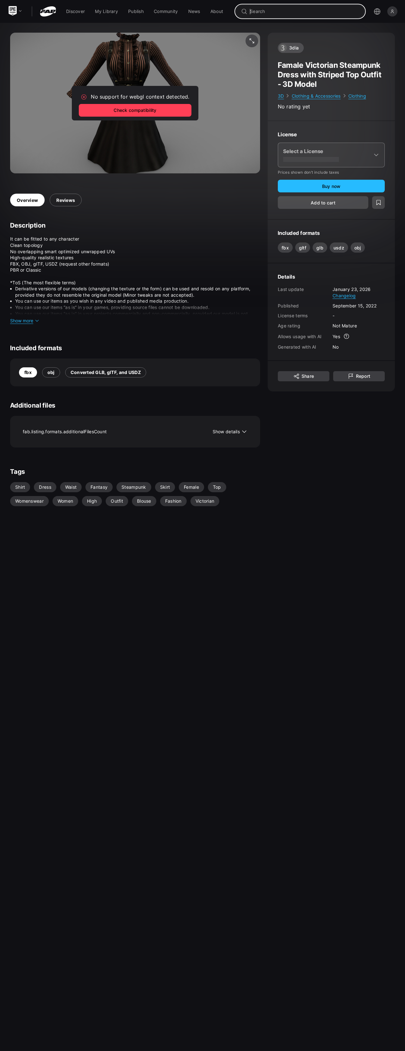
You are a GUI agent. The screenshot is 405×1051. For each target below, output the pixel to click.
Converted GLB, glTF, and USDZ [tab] (106, 372)
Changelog (344, 295)
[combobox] (304, 11)
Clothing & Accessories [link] (316, 96)
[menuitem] (75, 11)
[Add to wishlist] (378, 203)
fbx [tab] (28, 372)
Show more (21, 320)
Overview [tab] (27, 200)
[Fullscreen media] (252, 41)
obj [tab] (51, 372)
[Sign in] (392, 11)
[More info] (346, 336)
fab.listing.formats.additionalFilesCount (131, 431)
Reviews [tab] (65, 200)
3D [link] (281, 96)
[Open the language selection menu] (377, 11)
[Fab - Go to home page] (48, 11)
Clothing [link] (357, 96)
